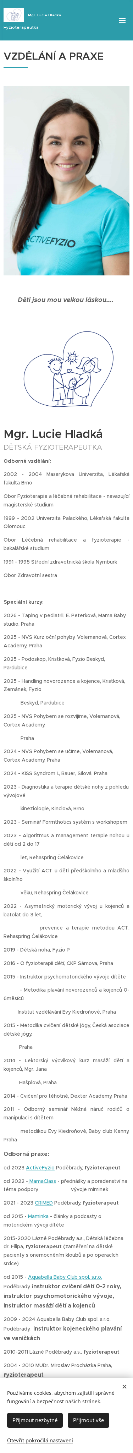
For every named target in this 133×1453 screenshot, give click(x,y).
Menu (122, 20)
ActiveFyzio (40, 1167)
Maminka (38, 1216)
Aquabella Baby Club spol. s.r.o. (65, 1277)
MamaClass (42, 1181)
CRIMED (44, 1203)
